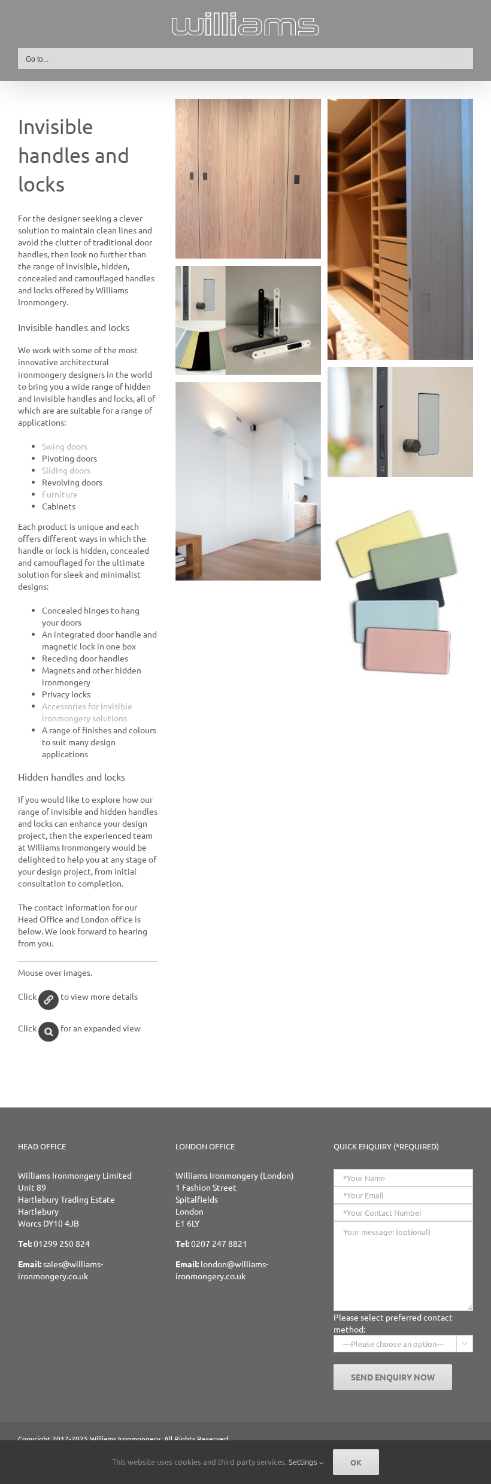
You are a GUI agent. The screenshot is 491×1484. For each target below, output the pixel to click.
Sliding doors (66, 470)
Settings (304, 1461)
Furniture (60, 493)
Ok (356, 1462)
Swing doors (64, 446)
